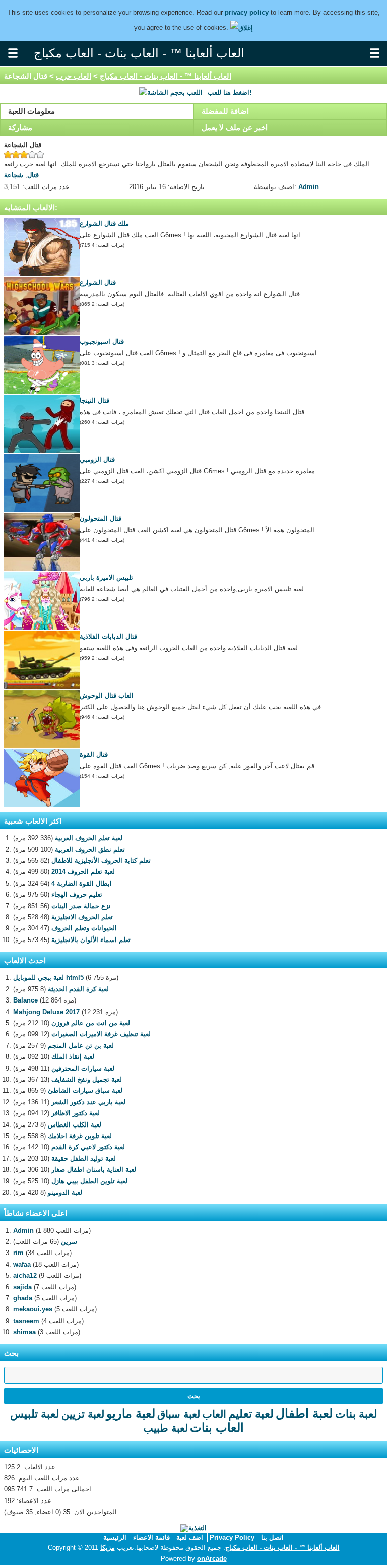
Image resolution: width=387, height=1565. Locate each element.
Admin (308, 187)
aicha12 (25, 1275)
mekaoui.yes (32, 1309)
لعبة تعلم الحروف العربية (88, 838)
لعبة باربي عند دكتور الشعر (88, 1102)
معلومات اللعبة (31, 111)
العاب (214, 1414)
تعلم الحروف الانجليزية (82, 917)
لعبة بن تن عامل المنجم (81, 1045)
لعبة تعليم (251, 1413)
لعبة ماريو (130, 1413)
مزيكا (107, 1547)
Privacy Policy (232, 1537)
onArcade (212, 1558)
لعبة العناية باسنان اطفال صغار (93, 1169)
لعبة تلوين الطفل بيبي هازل (89, 1181)
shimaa (24, 1332)
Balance (25, 1000)
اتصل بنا (272, 1537)
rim (18, 1253)
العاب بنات (217, 1427)
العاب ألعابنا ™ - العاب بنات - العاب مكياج (165, 76)
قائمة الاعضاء (151, 1537)
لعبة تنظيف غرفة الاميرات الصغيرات (101, 1034)
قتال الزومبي (97, 459)
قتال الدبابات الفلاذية (108, 636)
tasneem (26, 1321)
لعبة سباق (178, 1414)
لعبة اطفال (304, 1413)
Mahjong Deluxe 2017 (46, 1012)
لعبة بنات (356, 1414)
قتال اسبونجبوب (102, 341)
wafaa (22, 1264)
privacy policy (247, 12)
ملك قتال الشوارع (104, 223)
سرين (69, 1241)
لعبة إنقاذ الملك (72, 1056)
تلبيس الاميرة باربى (106, 577)
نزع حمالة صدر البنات (81, 906)
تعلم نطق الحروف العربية (90, 849)
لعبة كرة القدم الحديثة (78, 989)
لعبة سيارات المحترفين (82, 1068)
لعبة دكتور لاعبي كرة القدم (88, 1147)
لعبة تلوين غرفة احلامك (80, 1136)
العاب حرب (73, 76)
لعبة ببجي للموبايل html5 (48, 977)
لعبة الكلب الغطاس (74, 1125)
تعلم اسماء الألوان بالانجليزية (91, 940)
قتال (33, 175)
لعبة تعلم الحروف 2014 (83, 871)
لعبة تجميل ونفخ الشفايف (86, 1079)
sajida (22, 1287)
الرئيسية (114, 1537)
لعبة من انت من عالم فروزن (90, 1023)
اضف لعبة (189, 1537)
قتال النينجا (94, 400)
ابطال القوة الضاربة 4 (81, 883)
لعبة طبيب (165, 1428)
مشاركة (20, 127)
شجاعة (13, 175)
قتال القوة (94, 754)
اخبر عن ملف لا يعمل (235, 127)
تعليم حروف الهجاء (76, 894)
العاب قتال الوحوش (107, 695)
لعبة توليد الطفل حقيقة (83, 1158)
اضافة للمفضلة (225, 111)
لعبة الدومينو (65, 1192)
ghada (22, 1298)
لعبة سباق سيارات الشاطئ (85, 1090)
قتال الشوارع (98, 282)
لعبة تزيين (82, 1414)
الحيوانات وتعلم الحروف (84, 928)
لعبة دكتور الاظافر (75, 1113)
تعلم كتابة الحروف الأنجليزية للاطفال (101, 860)
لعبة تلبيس (34, 1414)
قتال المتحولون (100, 518)
